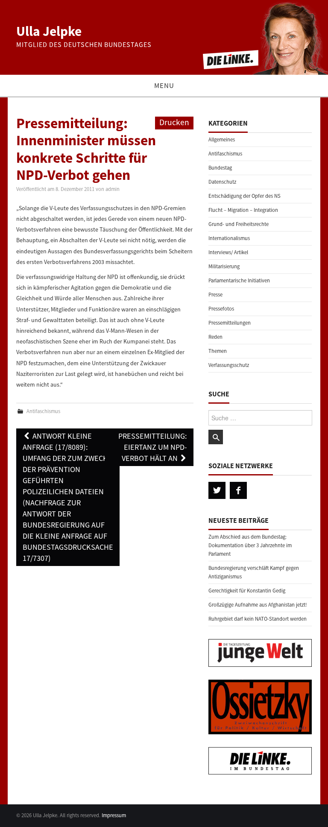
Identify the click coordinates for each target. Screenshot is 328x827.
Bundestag (220, 167)
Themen (217, 351)
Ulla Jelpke (49, 31)
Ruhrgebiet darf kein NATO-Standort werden (257, 619)
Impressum (114, 815)
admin (112, 189)
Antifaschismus (43, 411)
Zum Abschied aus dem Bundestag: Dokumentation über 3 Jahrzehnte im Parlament (250, 545)
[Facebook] (238, 490)
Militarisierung (224, 266)
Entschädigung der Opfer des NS (244, 196)
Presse (215, 294)
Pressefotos (221, 308)
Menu (164, 85)
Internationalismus (229, 238)
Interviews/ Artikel (228, 252)
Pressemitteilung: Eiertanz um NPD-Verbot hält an (152, 447)
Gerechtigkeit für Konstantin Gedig (246, 590)
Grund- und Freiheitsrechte (238, 224)
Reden (215, 337)
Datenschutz (222, 182)
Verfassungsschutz (228, 365)
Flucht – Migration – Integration (243, 210)
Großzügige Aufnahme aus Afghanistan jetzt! (257, 604)
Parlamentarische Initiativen (239, 280)
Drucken (174, 122)
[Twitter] (217, 490)
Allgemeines (221, 139)
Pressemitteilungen (229, 323)
